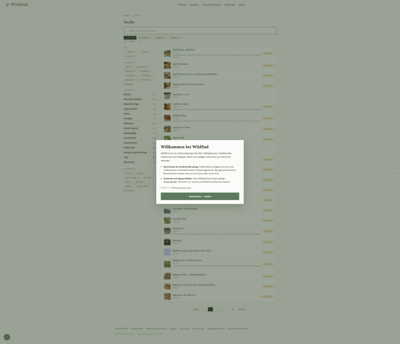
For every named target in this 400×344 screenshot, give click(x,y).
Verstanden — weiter (200, 196)
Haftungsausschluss (181, 187)
